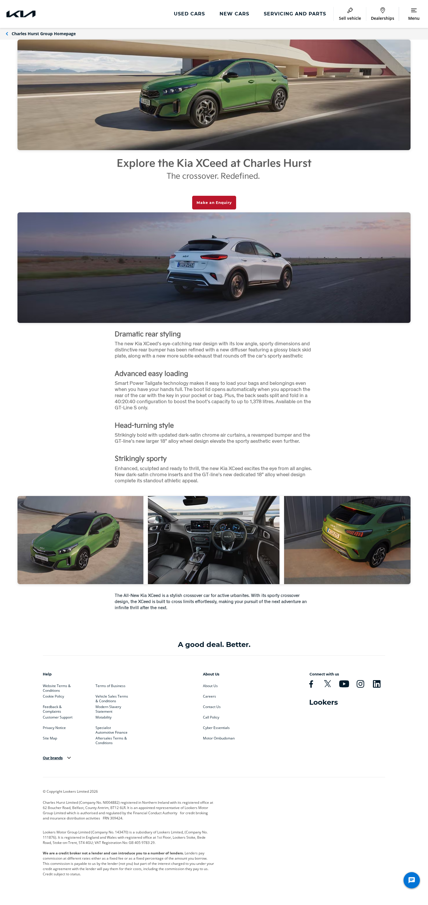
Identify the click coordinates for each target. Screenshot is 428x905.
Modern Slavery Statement (108, 708)
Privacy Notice (54, 728)
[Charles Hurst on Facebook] (311, 684)
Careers (209, 696)
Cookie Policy (53, 696)
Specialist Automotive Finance (111, 729)
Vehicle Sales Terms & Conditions (111, 697)
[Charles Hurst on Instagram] (360, 684)
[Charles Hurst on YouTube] (344, 684)
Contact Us (212, 707)
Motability (103, 717)
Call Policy (211, 717)
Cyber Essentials (216, 728)
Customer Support (57, 717)
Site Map (50, 738)
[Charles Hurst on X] (327, 684)
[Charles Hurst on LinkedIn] (377, 684)
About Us (210, 686)
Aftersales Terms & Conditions (111, 739)
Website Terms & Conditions (57, 687)
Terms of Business (110, 686)
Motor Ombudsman (219, 738)
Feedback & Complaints (52, 708)
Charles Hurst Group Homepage (44, 33)
